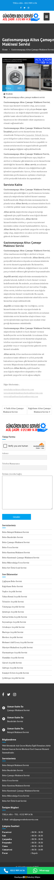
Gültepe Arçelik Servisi (12, 667)
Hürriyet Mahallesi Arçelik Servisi (17, 647)
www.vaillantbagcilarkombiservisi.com (21, 396)
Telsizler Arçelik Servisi (13, 601)
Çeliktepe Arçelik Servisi (13, 678)
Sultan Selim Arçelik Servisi (14, 616)
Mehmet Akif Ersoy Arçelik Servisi (17, 642)
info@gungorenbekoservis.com (24, 819)
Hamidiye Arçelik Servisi (13, 657)
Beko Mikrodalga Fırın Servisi (15, 562)
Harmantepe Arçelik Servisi (14, 652)
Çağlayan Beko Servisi (12, 581)
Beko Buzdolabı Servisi (12, 537)
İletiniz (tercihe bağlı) (12, 474)
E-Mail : (6, 819)
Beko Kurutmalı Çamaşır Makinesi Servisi (20, 557)
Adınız (5, 453)
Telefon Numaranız (11, 463)
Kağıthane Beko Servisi (12, 586)
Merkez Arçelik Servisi (12, 637)
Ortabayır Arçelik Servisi (13, 627)
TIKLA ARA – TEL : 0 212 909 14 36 (17, 814)
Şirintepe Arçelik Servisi (13, 611)
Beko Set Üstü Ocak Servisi (14, 567)
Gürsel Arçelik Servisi (12, 662)
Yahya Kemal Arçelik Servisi (14, 596)
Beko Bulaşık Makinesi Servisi (15, 532)
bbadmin (9, 93)
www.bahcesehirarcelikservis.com (19, 389)
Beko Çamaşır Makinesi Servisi (16, 542)
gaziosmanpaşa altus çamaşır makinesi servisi (25, 97)
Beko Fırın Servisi (10, 547)
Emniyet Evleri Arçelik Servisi (15, 672)
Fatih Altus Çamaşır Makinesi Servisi (13, 410)
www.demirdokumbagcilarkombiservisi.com (23, 392)
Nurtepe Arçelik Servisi (12, 632)
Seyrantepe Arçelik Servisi (14, 622)
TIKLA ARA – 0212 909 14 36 (25, 3)
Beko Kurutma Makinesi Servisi (16, 552)
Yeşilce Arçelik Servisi (12, 591)
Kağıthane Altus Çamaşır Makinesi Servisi (39, 410)
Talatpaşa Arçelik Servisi (13, 606)
